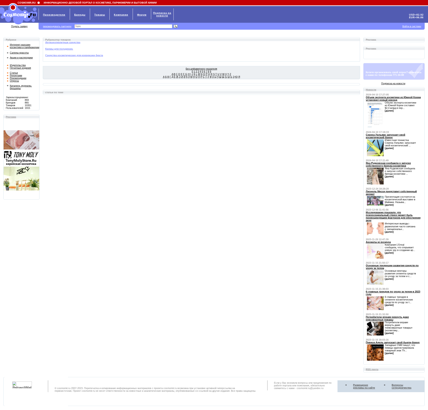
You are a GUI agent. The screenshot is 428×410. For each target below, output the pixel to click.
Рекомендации (18, 78)
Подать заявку (19, 26)
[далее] (389, 110)
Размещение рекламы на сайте (364, 386)
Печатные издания (20, 67)
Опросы (14, 80)
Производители (54, 14)
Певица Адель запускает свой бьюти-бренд (393, 342)
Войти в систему (411, 26)
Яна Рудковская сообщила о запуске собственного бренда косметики (388, 164)
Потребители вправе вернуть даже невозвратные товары (387, 318)
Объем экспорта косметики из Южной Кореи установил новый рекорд (393, 98)
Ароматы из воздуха (378, 242)
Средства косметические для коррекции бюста (74, 55)
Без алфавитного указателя (201, 68)
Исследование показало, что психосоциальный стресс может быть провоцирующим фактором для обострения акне (393, 216)
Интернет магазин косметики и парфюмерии (24, 46)
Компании (121, 14)
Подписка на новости (393, 83)
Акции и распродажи (21, 57)
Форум (141, 14)
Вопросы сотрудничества (401, 386)
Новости (371, 89)
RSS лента (372, 369)
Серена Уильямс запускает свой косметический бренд (385, 136)
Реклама (11, 117)
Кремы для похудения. (59, 49)
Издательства (18, 65)
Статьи (14, 72)
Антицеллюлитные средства (62, 42)
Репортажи (16, 75)
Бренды (79, 14)
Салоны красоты (19, 52)
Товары (99, 14)
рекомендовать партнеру (57, 26)
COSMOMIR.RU (27, 2)
